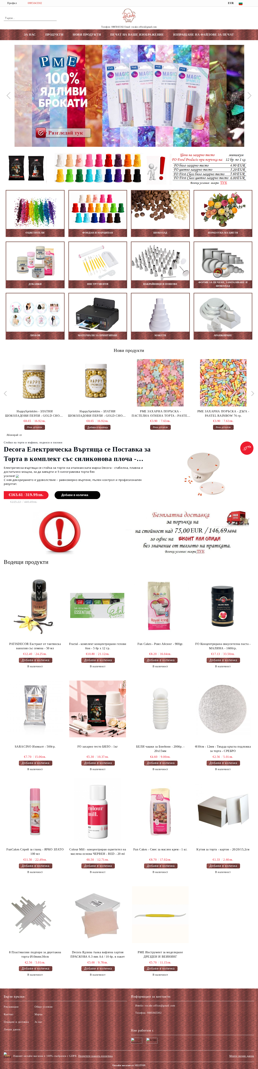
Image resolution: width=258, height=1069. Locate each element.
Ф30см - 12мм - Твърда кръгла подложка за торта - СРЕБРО (223, 749)
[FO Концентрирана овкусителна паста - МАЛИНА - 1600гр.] (223, 606)
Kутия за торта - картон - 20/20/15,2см (222, 849)
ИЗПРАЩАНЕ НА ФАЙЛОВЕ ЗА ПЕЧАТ (203, 34)
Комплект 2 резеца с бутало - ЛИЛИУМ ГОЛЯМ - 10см (225, 413)
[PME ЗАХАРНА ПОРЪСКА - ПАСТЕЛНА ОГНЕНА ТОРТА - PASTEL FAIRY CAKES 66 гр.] (99, 382)
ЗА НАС (30, 34)
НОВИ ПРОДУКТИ (87, 34)
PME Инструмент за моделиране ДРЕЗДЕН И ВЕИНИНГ (160, 954)
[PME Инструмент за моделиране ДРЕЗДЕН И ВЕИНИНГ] (160, 915)
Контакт (9, 1014)
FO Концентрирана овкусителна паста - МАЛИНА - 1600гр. (222, 646)
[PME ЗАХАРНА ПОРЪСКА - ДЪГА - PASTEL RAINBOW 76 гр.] (162, 382)
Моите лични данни (241, 1056)
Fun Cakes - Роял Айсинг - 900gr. (160, 643)
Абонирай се (14, 435)
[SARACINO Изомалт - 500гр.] (35, 709)
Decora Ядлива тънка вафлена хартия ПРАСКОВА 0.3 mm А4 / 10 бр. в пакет (97, 954)
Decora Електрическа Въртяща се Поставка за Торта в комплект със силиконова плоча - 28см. (77, 454)
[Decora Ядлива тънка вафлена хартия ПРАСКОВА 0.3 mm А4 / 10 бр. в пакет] (97, 915)
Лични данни (12, 1029)
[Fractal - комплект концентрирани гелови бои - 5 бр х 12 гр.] (97, 606)
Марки (39, 1014)
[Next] (247, 95)
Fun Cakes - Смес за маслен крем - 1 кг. (160, 849)
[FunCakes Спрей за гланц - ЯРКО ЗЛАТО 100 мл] (35, 812)
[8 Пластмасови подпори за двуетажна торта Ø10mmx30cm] (35, 915)
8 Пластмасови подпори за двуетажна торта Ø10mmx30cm (35, 954)
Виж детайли (99, 427)
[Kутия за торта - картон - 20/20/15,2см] (223, 812)
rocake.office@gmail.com (160, 1005)
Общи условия (44, 1006)
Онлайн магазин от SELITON (129, 1065)
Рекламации (11, 1006)
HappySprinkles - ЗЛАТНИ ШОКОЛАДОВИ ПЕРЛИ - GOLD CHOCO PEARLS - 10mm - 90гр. (36, 414)
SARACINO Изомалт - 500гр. (35, 746)
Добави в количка (74, 495)
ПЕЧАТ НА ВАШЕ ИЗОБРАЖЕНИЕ (137, 34)
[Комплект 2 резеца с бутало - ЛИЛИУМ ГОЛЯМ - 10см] (225, 382)
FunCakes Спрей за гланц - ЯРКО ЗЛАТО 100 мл (35, 851)
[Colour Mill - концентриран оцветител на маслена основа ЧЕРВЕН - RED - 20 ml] (97, 812)
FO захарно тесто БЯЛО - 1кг (97, 746)
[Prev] (10, 95)
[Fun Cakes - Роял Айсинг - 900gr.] (160, 606)
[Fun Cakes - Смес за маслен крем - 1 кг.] (160, 812)
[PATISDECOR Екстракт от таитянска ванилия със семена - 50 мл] (35, 606)
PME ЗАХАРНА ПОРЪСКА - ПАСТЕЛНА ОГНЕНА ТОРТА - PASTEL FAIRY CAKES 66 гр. (99, 414)
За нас (38, 1022)
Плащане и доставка (16, 1022)
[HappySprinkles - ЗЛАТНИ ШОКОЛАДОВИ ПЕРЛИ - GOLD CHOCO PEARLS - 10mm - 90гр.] (36, 382)
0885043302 (35, 3)
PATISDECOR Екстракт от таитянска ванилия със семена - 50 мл (35, 646)
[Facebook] (252, 3)
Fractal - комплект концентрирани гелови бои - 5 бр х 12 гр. (97, 646)
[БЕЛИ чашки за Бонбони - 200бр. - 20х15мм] (160, 709)
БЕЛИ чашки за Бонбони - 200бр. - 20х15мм (160, 749)
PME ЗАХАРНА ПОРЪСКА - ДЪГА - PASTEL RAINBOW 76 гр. (162, 413)
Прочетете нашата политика (95, 1056)
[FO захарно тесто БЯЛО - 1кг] (97, 709)
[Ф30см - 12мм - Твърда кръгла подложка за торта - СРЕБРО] (223, 709)
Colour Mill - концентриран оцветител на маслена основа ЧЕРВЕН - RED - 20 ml (97, 851)
